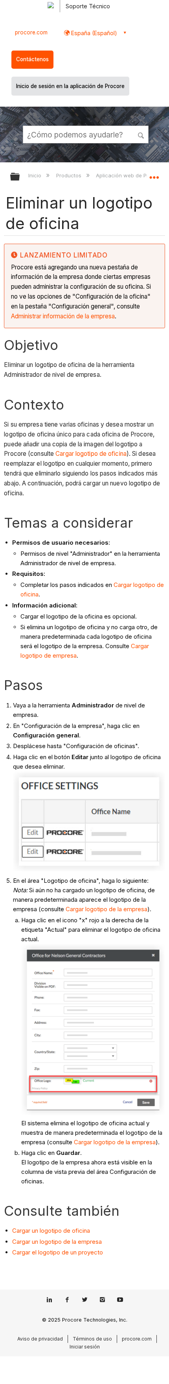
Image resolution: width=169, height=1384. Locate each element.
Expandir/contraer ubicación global (154, 174)
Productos (69, 175)
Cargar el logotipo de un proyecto (57, 1252)
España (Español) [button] (93, 33)
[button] (141, 134)
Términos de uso (92, 1339)
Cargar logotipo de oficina (91, 453)
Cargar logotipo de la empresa (106, 909)
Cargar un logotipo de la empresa (57, 1241)
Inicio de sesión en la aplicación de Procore (70, 86)
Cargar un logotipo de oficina (51, 1230)
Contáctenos (32, 59)
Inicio (35, 175)
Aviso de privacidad (40, 1339)
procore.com (31, 32)
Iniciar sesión (85, 1347)
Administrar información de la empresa (63, 316)
